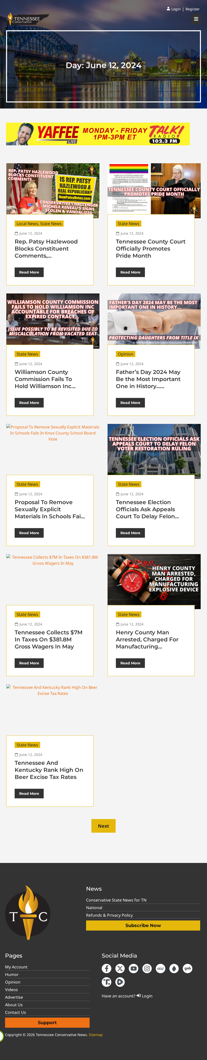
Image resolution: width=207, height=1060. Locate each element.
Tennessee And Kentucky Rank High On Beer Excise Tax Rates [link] (49, 769)
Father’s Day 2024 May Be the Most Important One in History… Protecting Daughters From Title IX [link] (148, 386)
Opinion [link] (125, 354)
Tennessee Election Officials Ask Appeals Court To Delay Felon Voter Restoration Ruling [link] (150, 513)
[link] (174, 9)
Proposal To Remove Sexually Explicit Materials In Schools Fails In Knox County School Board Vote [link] (50, 516)
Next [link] (103, 826)
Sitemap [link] (96, 1034)
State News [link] (51, 223)
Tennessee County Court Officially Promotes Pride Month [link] (151, 248)
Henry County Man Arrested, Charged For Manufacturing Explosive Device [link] (147, 643)
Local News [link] (27, 223)
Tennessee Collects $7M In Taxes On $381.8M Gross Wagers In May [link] (49, 639)
